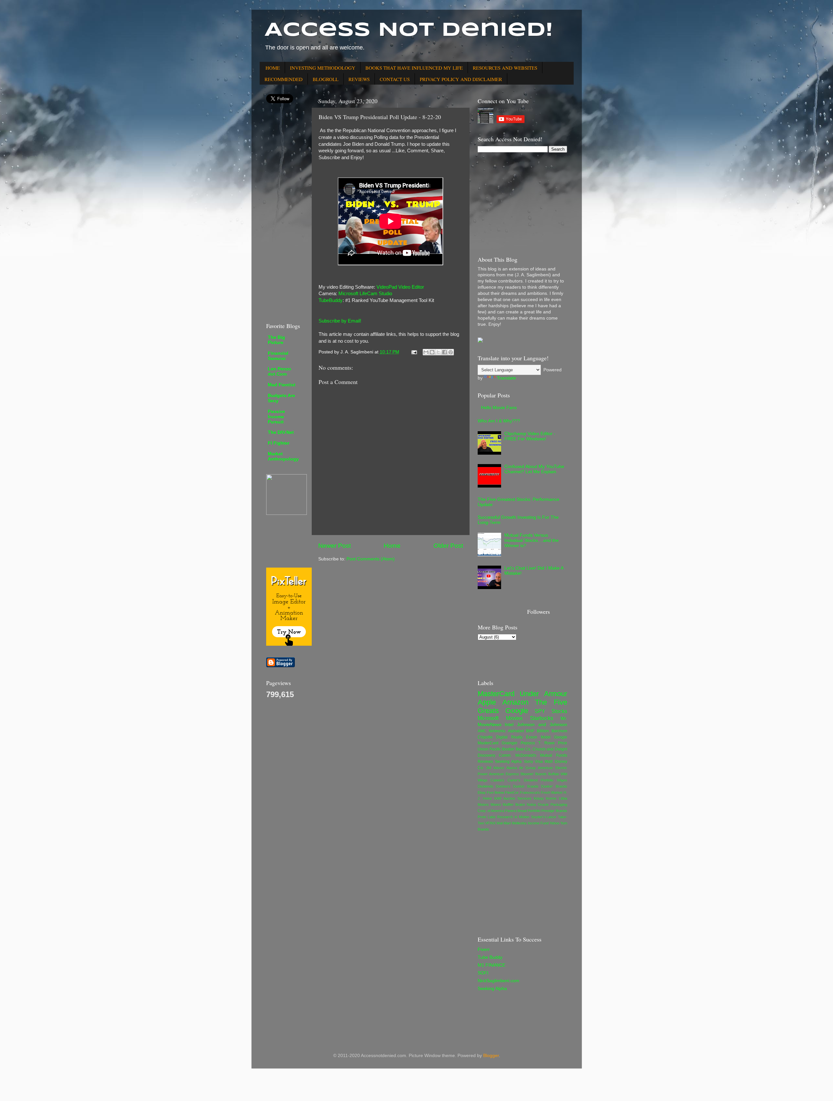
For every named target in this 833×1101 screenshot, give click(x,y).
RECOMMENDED (284, 79)
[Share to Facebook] (444, 352)
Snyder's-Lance (543, 817)
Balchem (559, 731)
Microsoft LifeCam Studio (365, 293)
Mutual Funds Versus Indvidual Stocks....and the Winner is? (531, 540)
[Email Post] (414, 352)
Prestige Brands (554, 811)
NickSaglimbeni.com (498, 980)
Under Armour (543, 694)
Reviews (485, 761)
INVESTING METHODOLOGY (322, 67)
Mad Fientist (281, 384)
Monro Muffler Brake (508, 804)
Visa (539, 761)
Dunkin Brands (525, 786)
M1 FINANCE (491, 965)
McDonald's (525, 755)
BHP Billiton (537, 731)
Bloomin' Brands (534, 774)
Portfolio (534, 811)
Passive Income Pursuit (276, 416)
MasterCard (496, 694)
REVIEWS (359, 79)
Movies (514, 718)
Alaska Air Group (521, 768)
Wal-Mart (504, 823)
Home (392, 545)
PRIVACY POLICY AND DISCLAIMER (461, 79)
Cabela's (497, 780)
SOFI (483, 972)
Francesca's (530, 792)
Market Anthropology (283, 456)
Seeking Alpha (508, 761)
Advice (498, 768)
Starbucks (541, 718)
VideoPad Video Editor (400, 287)
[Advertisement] (285, 212)
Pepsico (528, 743)
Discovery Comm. (495, 755)
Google (516, 711)
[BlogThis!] (432, 352)
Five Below (495, 792)
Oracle (543, 804)
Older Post (448, 545)
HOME (273, 67)
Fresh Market (551, 792)
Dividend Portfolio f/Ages (545, 780)
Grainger (509, 743)
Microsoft (488, 718)
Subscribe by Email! (340, 320)
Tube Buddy (490, 957)
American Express (504, 774)
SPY (540, 711)
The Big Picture (276, 340)
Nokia (531, 804)
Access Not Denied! (409, 30)
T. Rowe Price (552, 743)
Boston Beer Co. (516, 749)
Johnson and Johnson (542, 724)
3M (488, 768)
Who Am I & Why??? (499, 421)
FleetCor (512, 792)
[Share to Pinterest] (450, 352)
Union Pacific (489, 749)
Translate (506, 378)
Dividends (485, 786)
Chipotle (485, 737)
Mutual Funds (553, 755)
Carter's (514, 780)
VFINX (490, 823)
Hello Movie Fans (499, 407)
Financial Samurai (278, 356)
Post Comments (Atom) (371, 559)
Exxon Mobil (538, 737)
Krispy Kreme (545, 798)
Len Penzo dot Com (279, 371)
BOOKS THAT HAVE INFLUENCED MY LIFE (414, 67)
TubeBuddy (331, 300)
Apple (487, 702)
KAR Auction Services (512, 798)
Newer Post (334, 545)
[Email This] (426, 352)
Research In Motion (513, 817)
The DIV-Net (281, 432)
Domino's (503, 786)
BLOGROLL (325, 79)
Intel (509, 724)
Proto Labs (487, 817)
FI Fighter (278, 443)
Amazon (515, 702)
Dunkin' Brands (554, 786)
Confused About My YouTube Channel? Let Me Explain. (534, 469)
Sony (528, 761)
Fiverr (484, 949)
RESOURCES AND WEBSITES (505, 67)
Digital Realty (509, 737)
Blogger (491, 1055)
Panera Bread (516, 811)
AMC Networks (492, 731)
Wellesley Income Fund (530, 823)
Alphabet (516, 731)
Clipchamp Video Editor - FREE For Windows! (529, 436)
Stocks (559, 711)
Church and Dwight (550, 749)
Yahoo (554, 823)
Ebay (482, 792)
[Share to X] (438, 352)
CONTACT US (395, 79)
